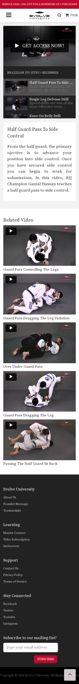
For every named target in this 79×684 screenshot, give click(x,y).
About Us (9, 497)
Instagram (10, 624)
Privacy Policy (13, 575)
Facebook (10, 604)
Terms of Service (15, 582)
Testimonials (12, 511)
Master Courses (14, 533)
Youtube (9, 617)
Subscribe (45, 659)
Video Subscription (16, 540)
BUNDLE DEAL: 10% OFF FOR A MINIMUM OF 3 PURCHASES (39, 4)
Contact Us (10, 568)
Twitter (8, 611)
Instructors (11, 546)
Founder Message (15, 504)
